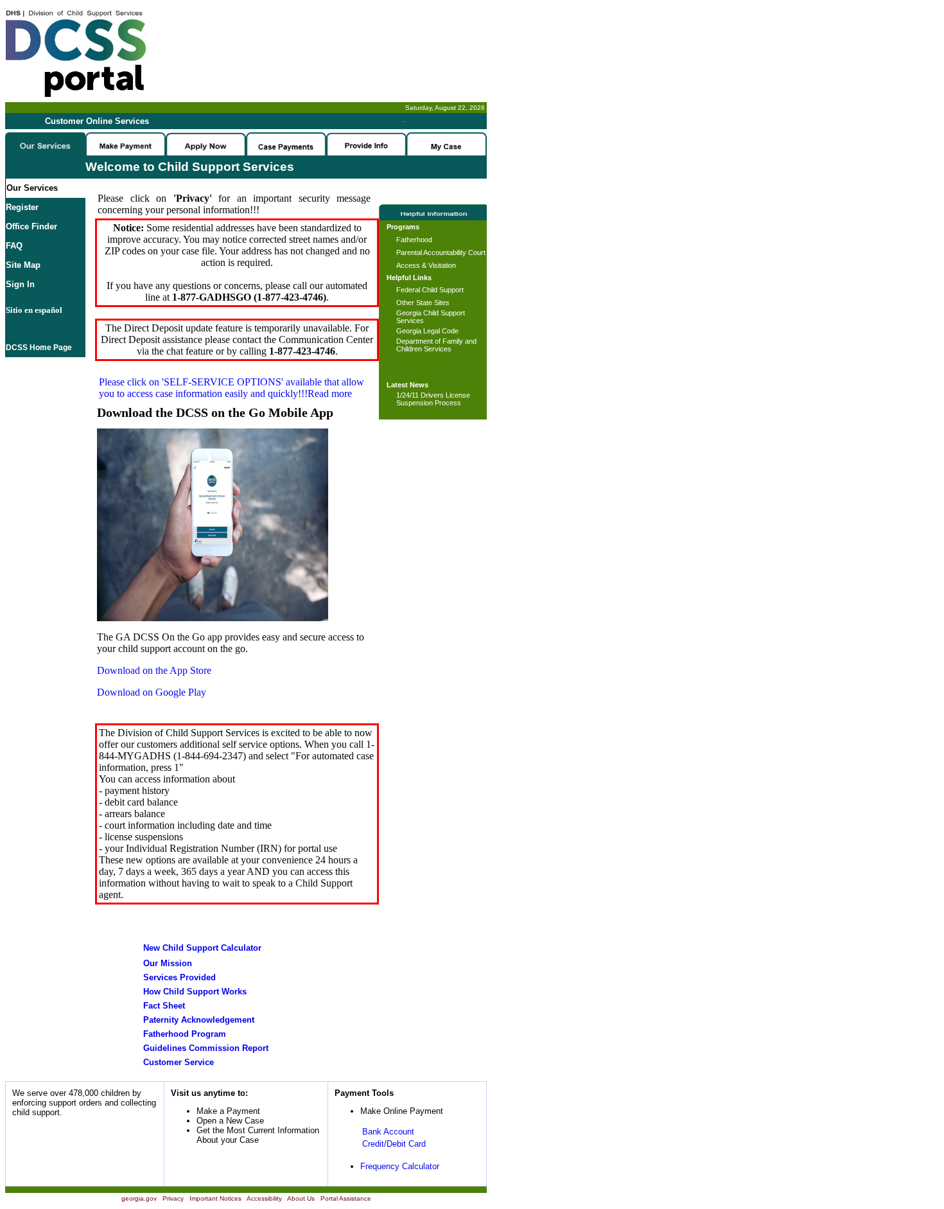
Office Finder (31, 226)
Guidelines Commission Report (205, 1048)
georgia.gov (139, 1198)
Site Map (23, 265)
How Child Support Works (195, 991)
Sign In (20, 284)
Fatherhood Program (184, 1034)
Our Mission (167, 963)
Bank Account (388, 1131)
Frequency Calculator (399, 1166)
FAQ (14, 246)
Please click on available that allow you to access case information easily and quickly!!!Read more (231, 387)
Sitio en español (34, 310)
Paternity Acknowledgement (198, 1020)
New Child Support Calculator (202, 948)
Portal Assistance (345, 1198)
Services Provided (179, 977)
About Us (301, 1198)
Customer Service (178, 1062)
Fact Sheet (164, 1005)
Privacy (173, 1198)
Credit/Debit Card (394, 1144)
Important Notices (215, 1198)
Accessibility (264, 1198)
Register (22, 207)
